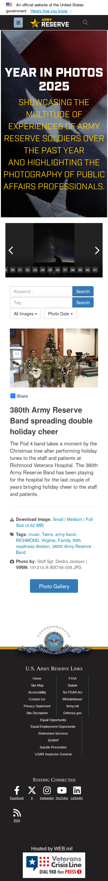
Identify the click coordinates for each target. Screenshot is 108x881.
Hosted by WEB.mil (52, 848)
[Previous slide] (11, 250)
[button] (52, 11)
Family (64, 540)
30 (12, 269)
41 (95, 269)
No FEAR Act (72, 692)
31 (20, 269)
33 (35, 269)
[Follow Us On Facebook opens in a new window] (16, 791)
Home (37, 678)
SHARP (53, 740)
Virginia (48, 540)
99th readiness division (48, 543)
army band (65, 534)
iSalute (72, 685)
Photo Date (59, 313)
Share (22, 395)
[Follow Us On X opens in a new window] (31, 791)
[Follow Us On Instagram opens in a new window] (46, 791)
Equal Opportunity (53, 720)
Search (83, 291)
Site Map (37, 685)
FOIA (72, 678)
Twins (47, 534)
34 (42, 269)
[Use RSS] (16, 814)
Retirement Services (53, 733)
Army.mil (72, 706)
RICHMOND (27, 540)
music (34, 534)
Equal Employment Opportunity (53, 726)
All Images (24, 313)
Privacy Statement (37, 706)
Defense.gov (72, 713)
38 (72, 269)
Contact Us (37, 699)
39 (80, 269)
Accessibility (37, 692)
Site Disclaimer (37, 713)
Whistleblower (72, 699)
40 (87, 269)
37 (65, 269)
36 (57, 269)
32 (27, 269)
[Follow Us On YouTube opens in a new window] (61, 791)
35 (50, 269)
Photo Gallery (54, 586)
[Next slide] (97, 250)
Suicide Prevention (53, 747)
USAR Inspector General (53, 754)
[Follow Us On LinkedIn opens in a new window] (76, 791)
